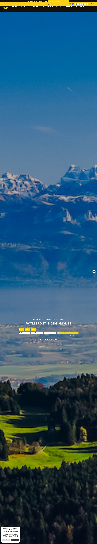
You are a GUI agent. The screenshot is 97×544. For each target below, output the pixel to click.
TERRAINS (35, 6)
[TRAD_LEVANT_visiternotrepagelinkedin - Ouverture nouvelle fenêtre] (85, 4)
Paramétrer (6, 539)
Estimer (33, 329)
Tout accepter (15, 539)
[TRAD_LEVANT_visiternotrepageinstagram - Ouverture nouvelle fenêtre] (87, 4)
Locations (59, 6)
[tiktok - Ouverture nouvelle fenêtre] (80, 4)
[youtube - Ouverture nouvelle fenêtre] (83, 4)
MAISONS (14, 6)
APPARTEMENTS (25, 6)
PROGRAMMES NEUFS (47, 6)
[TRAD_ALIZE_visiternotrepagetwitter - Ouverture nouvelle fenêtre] (78, 4)
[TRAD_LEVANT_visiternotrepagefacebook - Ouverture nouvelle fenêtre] (76, 4)
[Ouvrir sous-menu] (86, 6)
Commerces (68, 6)
